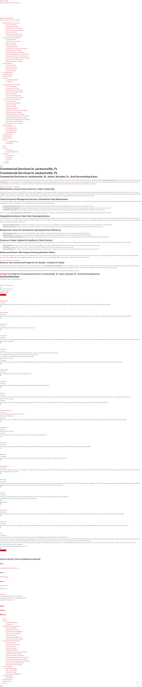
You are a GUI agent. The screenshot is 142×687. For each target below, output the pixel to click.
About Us (5, 78)
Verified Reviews (7, 74)
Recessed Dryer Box (11, 67)
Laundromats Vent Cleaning (13, 41)
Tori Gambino (3, 381)
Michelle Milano (4, 312)
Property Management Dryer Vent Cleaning (17, 54)
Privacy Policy (9, 81)
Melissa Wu (3, 454)
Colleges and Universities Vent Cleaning (16, 48)
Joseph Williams (4, 466)
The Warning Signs (8, 72)
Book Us (3, 614)
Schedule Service (7, 76)
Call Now (6, 18)
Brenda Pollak (3, 324)
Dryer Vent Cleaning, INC (6, 285)
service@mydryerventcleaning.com (9, 568)
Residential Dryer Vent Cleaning (11, 23)
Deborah (2, 393)
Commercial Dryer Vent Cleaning (11, 37)
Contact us (3, 212)
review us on (3, 292)
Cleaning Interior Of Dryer (12, 26)
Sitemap (3, 598)
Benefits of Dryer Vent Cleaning (14, 28)
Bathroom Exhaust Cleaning (13, 633)
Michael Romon (4, 301)
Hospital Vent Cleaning (12, 46)
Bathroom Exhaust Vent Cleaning (14, 30)
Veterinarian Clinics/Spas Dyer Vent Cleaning (18, 58)
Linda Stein (3, 349)
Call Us (2, 610)
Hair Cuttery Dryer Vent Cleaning (14, 59)
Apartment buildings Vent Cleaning (15, 52)
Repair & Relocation (11, 70)
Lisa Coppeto (3, 335)
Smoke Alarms (9, 677)
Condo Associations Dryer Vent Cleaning (16, 56)
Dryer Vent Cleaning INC (72, 180)
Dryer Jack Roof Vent (11, 32)
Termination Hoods (11, 39)
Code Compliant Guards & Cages (14, 35)
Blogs (7, 161)
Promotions (9, 157)
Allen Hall (2, 493)
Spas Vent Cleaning (11, 43)
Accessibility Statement (12, 80)
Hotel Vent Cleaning (11, 45)
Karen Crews (3, 443)
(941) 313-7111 (4, 585)
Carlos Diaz (3, 479)
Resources (6, 153)
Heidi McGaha (3, 427)
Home (4, 146)
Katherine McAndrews (6, 410)
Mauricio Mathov (4, 370)
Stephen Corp (3, 510)
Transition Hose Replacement (13, 34)
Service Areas (9, 155)
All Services (9, 159)
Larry (1, 533)
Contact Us (6, 163)
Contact (5, 683)
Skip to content (4, 1)
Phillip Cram (3, 521)
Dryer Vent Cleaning (11, 24)
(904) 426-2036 (4, 577)
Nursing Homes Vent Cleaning (14, 50)
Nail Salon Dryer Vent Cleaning (14, 61)
